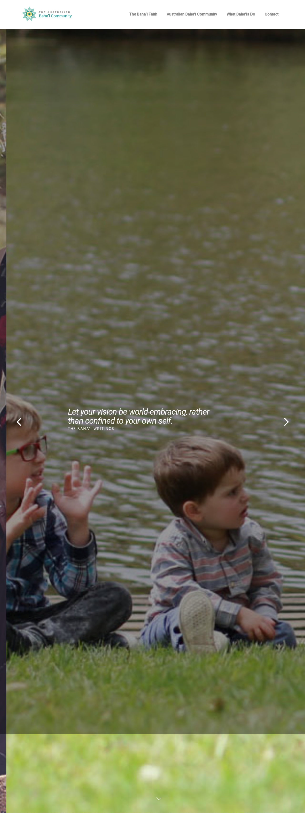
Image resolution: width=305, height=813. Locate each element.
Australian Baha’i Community (192, 14)
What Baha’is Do (241, 14)
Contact (272, 14)
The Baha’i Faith (143, 14)
